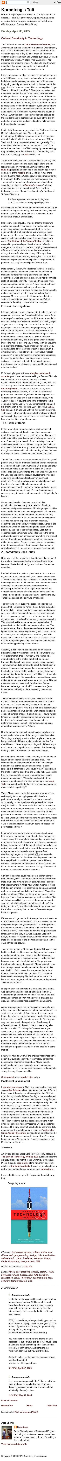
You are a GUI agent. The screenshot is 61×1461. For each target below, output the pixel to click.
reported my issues (12, 1087)
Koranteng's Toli (17, 9)
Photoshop (13, 1261)
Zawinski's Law (32, 185)
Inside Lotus (27, 1077)
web (11, 1255)
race (50, 1252)
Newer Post (7, 1405)
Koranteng (22, 1427)
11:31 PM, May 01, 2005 (20, 1395)
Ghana (4, 1255)
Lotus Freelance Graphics (37, 44)
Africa (44, 1252)
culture (36, 1252)
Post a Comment (9, 1400)
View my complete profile (14, 1444)
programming (21, 1255)
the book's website (20, 1166)
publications (47, 1169)
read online (22, 1163)
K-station (38, 1258)
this (27, 154)
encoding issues (9, 388)
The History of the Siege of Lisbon (25, 241)
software (5, 1258)
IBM (38, 1261)
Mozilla (21, 173)
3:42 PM (28, 1266)
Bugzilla (5, 170)
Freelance (27, 1258)
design (33, 1255)
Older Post (52, 1405)
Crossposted (8, 1077)
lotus (16, 1278)
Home (30, 1405)
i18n (40, 1255)
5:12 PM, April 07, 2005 (20, 1368)
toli (12, 1258)
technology (17, 1252)
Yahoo (47, 1258)
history (27, 1252)
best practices (28, 1261)
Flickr (4, 1261)
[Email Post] (33, 1266)
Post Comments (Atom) (26, 1412)
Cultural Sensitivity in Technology (22, 38)
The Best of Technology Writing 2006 (19, 1157)
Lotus (18, 1258)
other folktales (14, 1090)
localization (49, 1255)
